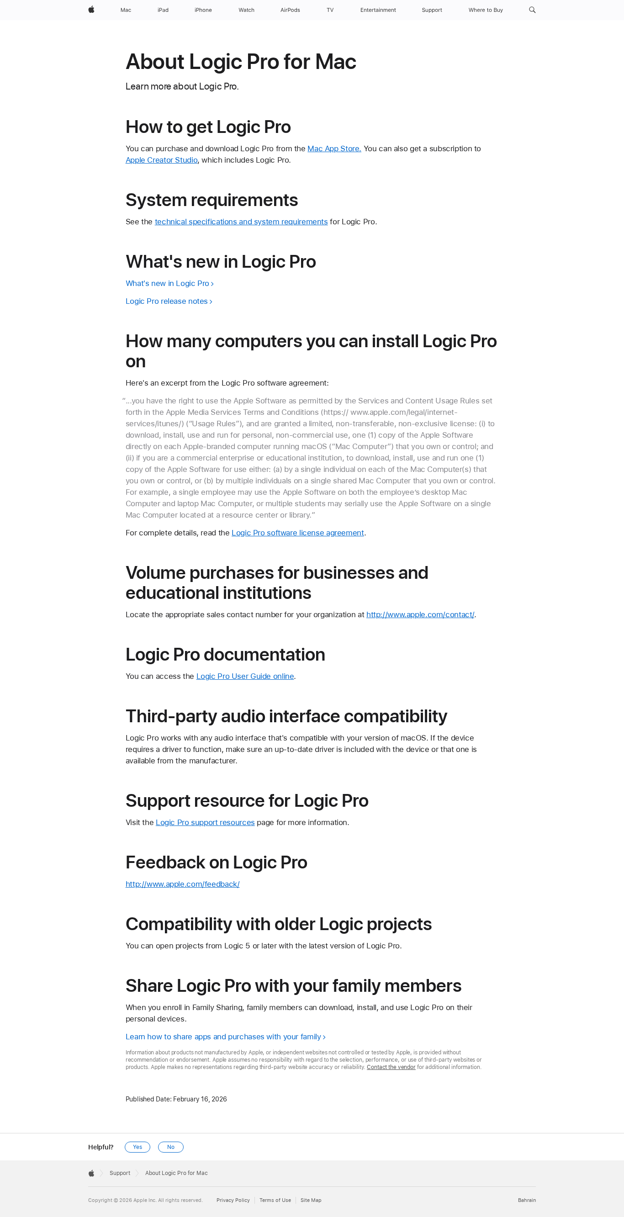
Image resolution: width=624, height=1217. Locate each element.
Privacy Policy (233, 1200)
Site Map (311, 1200)
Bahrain (527, 1200)
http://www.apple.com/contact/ (420, 614)
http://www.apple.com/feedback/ (183, 884)
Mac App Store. (334, 148)
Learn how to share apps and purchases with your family (223, 1036)
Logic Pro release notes (167, 301)
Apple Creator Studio (162, 159)
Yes (137, 1147)
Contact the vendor (391, 1067)
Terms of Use (275, 1200)
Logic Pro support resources (205, 822)
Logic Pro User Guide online (245, 676)
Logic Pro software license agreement (298, 532)
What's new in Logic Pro (167, 283)
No (171, 1147)
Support (120, 1173)
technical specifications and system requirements (241, 221)
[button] (532, 10)
